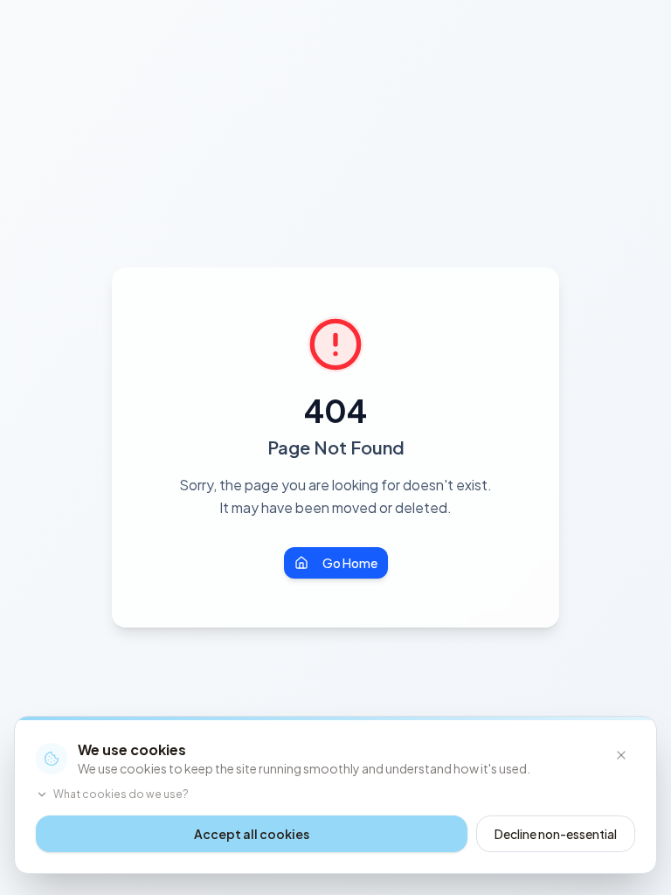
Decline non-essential (556, 834)
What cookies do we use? (121, 794)
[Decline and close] (621, 755)
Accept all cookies (251, 834)
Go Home (349, 563)
